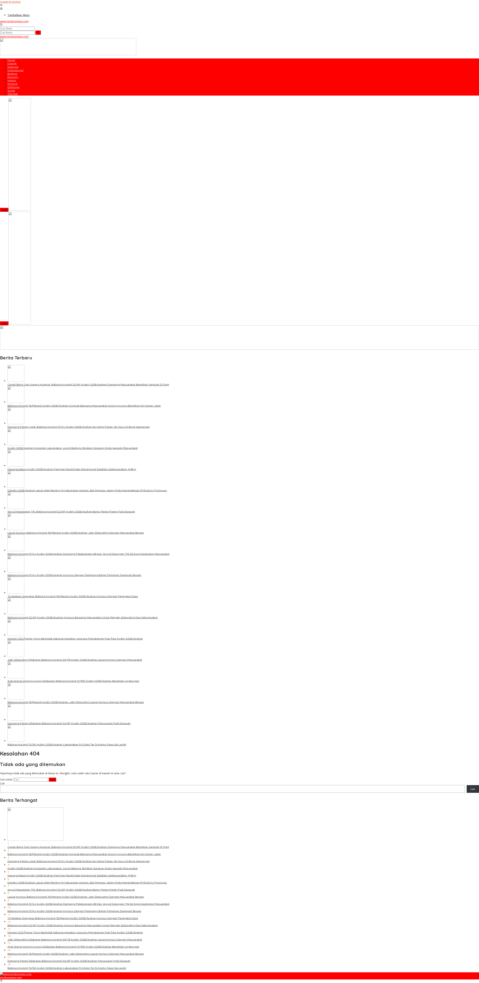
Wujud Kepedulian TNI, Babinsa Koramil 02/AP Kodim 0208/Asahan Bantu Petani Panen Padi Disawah (71, 511)
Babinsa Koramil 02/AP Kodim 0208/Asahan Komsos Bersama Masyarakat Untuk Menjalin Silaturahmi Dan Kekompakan (82, 617)
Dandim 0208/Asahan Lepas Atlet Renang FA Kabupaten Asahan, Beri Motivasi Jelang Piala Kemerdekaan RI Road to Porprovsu (87, 490)
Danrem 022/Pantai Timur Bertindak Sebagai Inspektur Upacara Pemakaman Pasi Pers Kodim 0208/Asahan (75, 638)
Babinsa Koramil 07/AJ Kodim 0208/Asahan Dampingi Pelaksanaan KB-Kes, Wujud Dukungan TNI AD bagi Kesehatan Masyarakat (88, 554)
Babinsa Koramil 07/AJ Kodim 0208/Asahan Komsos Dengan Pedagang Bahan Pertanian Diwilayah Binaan (74, 575)
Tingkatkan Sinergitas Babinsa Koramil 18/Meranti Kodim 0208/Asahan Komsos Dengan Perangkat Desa (72, 596)
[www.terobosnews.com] (16, 974)
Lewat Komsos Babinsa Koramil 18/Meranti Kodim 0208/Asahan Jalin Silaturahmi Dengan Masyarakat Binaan (75, 532)
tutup (4, 209)
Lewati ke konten (10, 2)
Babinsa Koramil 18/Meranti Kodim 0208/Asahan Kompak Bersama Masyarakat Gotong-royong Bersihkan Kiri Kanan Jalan (84, 405)
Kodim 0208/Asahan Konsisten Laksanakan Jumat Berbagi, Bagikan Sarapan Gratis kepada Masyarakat (72, 448)
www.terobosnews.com (14, 21)
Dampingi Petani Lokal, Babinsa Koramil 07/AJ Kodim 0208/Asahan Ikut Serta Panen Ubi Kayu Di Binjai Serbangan (78, 427)
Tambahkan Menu (18, 15)
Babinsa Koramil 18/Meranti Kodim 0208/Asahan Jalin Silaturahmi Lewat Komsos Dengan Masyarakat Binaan (75, 702)
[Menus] (1, 5)
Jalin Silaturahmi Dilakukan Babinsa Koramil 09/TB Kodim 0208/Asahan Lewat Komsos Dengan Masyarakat (74, 659)
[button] (38, 33)
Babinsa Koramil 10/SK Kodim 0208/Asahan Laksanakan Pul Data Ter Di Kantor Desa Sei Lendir (66, 744)
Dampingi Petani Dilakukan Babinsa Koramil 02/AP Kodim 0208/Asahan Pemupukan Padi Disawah (68, 723)
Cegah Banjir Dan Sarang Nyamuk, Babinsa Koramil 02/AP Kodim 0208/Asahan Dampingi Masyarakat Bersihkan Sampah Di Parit (88, 384)
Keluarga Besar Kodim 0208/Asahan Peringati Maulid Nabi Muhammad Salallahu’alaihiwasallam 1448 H (71, 469)
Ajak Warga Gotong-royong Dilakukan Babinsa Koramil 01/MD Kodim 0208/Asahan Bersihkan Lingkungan (73, 681)
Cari (2, 783)
